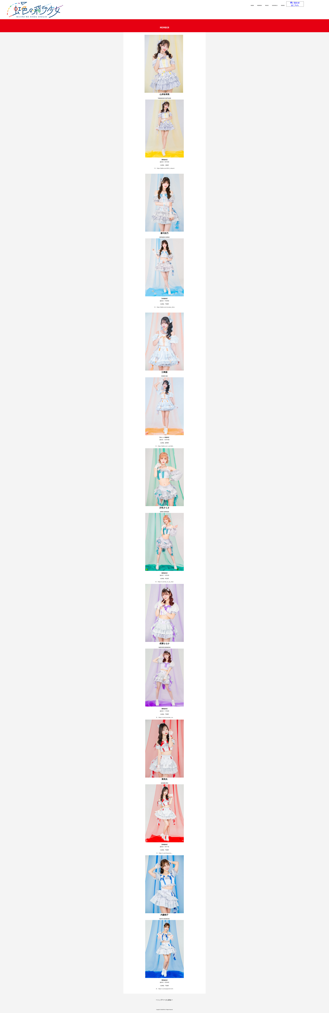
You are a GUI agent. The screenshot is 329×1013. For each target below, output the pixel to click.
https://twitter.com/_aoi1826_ (165, 446)
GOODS (283, 5)
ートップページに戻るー (164, 1000)
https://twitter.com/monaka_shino (166, 307)
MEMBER (259, 5)
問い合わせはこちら (295, 4)
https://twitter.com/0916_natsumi (165, 168)
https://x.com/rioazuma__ (166, 853)
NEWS (252, 5)
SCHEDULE (275, 5)
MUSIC (267, 5)
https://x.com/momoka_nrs (166, 717)
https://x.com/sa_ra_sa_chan (165, 582)
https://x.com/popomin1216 (165, 989)
